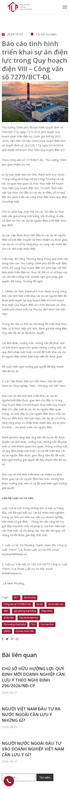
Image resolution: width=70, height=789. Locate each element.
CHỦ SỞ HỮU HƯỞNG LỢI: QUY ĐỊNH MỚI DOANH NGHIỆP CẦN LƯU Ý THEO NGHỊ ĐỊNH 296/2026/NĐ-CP (33, 677)
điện (6, 610)
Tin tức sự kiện (45, 34)
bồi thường (29, 597)
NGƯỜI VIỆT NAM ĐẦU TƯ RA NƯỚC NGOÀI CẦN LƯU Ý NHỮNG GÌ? (31, 714)
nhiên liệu (9, 617)
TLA (10, 508)
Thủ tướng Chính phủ (15, 624)
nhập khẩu (46, 610)
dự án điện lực (55, 604)
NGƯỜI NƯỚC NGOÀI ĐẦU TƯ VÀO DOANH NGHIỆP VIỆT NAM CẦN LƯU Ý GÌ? (33, 748)
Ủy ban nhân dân (25, 631)
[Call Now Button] (9, 781)
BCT (16, 597)
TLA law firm (47, 624)
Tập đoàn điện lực (28, 617)
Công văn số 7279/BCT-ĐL (17, 604)
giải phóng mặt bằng (25, 610)
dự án (40, 604)
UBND (7, 631)
